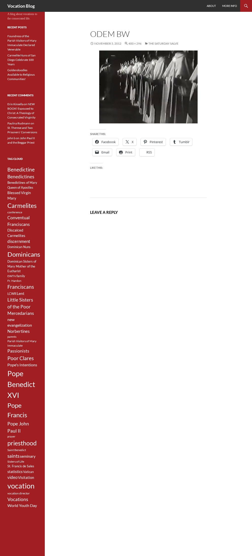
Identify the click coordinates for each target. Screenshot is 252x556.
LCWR (11, 294)
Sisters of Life (15, 461)
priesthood (22, 443)
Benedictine (21, 169)
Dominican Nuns (19, 247)
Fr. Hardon (14, 281)
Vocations (17, 499)
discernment (18, 241)
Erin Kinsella (15, 104)
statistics (15, 471)
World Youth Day (22, 505)
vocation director (18, 493)
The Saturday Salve (163, 43)
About (211, 5)
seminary (27, 456)
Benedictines (20, 176)
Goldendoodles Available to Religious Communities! (21, 74)
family (20, 276)
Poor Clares (20, 358)
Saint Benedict (16, 450)
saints (13, 456)
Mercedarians (20, 313)
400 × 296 (135, 43)
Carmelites (22, 205)
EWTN (11, 276)
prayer (11, 436)
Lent (20, 293)
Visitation (26, 477)
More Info (229, 5)
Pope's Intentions (22, 365)
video (12, 477)
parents (11, 336)
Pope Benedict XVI (21, 384)
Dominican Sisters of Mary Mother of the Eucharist (21, 266)
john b (11, 138)
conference (14, 212)
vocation (20, 486)
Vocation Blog (21, 6)
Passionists (18, 351)
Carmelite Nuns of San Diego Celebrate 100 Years (21, 59)
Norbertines (18, 331)
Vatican (28, 472)
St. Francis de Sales (20, 466)
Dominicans (23, 254)
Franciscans (20, 287)
